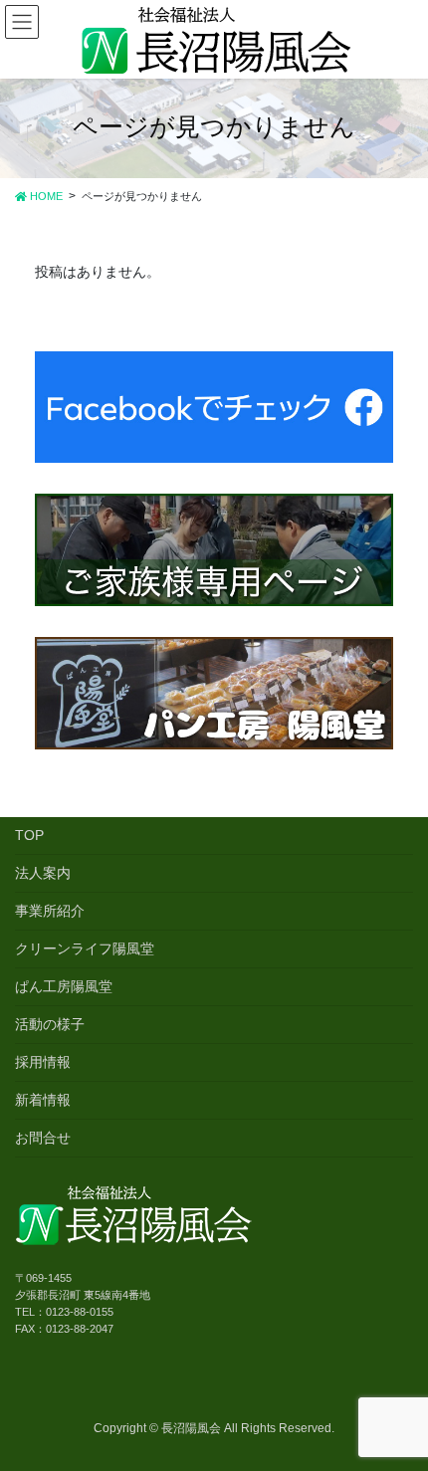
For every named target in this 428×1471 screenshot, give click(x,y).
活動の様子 (50, 1024)
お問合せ (43, 1138)
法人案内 (43, 873)
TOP (29, 835)
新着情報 (43, 1100)
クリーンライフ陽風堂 (84, 948)
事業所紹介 (50, 911)
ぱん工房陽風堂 (63, 986)
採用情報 (43, 1062)
